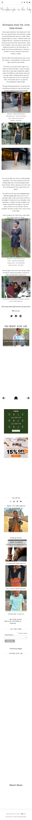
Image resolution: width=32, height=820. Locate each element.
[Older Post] (28, 398)
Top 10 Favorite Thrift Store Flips (16, 341)
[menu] (2, 2)
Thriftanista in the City (13, 813)
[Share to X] (11, 316)
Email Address (15, 635)
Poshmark (13, 623)
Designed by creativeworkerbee (16, 816)
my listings (16, 621)
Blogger (19, 648)
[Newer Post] (4, 398)
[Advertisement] (16, 373)
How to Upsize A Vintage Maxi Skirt (16, 589)
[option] (16, 337)
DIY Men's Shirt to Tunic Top (16, 614)
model (6, 200)
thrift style (17, 311)
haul (23, 66)
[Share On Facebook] (16, 316)
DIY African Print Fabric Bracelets (16, 563)
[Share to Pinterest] (20, 316)
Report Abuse (16, 785)
